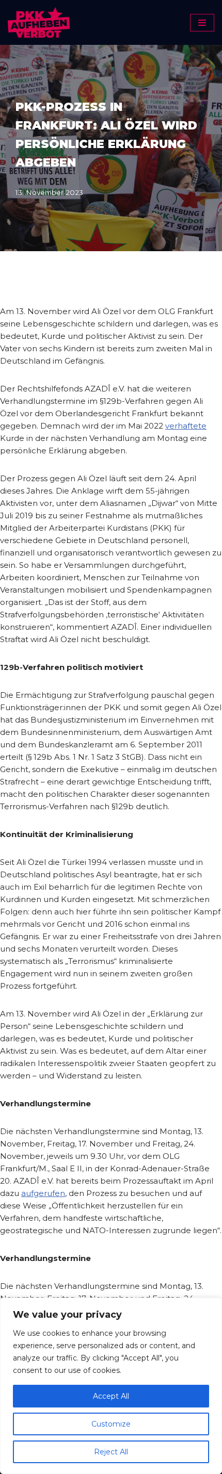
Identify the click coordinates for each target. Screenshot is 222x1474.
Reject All (111, 1451)
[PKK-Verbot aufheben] (39, 22)
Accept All (111, 1396)
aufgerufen (43, 1193)
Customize (111, 1424)
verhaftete (186, 426)
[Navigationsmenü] (202, 22)
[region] (111, 1386)
